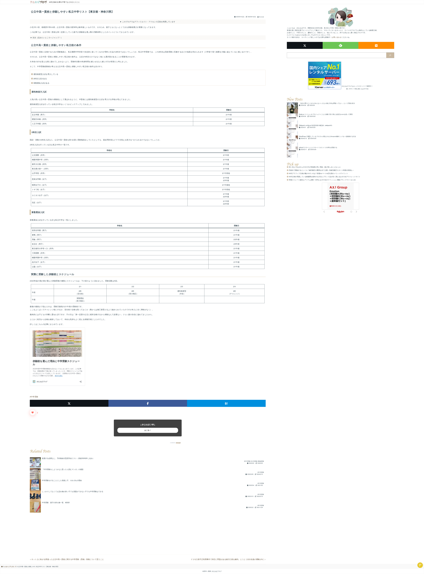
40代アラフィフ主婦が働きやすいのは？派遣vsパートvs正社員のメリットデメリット (318, 173)
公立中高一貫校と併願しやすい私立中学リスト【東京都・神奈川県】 (72, 11)
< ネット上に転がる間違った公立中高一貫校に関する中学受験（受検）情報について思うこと (67, 559)
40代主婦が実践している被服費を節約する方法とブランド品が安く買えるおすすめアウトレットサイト (324, 176)
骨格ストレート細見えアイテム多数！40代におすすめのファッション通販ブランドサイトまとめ (322, 180)
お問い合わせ (336, 37)
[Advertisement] (96, 528)
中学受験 (34, 396)
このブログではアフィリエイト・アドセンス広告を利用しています (148, 21)
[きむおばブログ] (38, 2)
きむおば (178, 442)
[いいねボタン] (32, 412)
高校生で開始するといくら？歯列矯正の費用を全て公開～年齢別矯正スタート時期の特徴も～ (321, 170)
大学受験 (254, 461)
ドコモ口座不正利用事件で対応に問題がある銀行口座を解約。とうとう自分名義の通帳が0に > (228, 559)
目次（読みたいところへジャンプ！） (48, 37)
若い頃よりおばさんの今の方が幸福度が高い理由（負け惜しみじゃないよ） (315, 167)
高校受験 (261, 461)
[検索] (390, 55)
